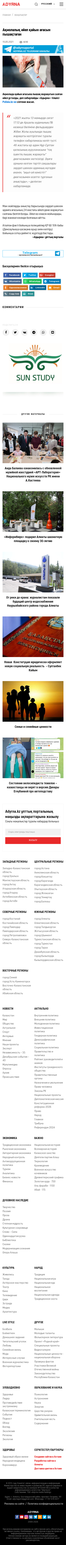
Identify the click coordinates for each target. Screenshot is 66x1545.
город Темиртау (43, 897)
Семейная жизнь (12, 1350)
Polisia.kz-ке (10, 102)
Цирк (5, 1299)
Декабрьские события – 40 (16, 1059)
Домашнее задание (14, 1337)
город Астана (41, 868)
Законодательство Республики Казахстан (47, 1375)
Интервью (8, 1036)
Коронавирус (10, 1465)
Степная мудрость (13, 1224)
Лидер (6, 1398)
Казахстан (8, 1015)
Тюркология (41, 1161)
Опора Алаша (10, 1252)
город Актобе (10, 901)
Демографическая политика (44, 1042)
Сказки (6, 1244)
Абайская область (13, 993)
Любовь (7, 1346)
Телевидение (10, 1295)
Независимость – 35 (14, 1053)
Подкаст (7, 1419)
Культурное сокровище (15, 1228)
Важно (38, 1138)
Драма (6, 1220)
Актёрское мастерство (15, 1283)
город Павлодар (11, 927)
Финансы (8, 1181)
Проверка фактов (44, 1362)
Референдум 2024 (44, 1127)
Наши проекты (11, 1044)
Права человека (43, 1087)
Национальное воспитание (42, 1289)
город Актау (9, 884)
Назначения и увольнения (48, 1083)
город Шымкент (43, 935)
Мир (5, 1020)
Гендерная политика (45, 1036)
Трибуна (38, 1123)
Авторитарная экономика (17, 1153)
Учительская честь (44, 1419)
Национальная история (47, 1145)
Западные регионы (15, 862)
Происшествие (11, 1077)
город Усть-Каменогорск (16, 981)
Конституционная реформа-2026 (44, 1105)
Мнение (7, 1040)
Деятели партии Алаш (46, 1157)
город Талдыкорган (45, 927)
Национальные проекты (47, 1095)
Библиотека (9, 1240)
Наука (37, 1403)
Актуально (41, 1009)
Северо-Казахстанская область (15, 941)
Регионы (7, 1435)
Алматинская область (46, 923)
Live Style (9, 1322)
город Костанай (11, 919)
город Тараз (41, 948)
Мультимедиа (10, 1065)
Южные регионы (45, 912)
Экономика (10, 1138)
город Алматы (42, 919)
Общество (8, 1024)
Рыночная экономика (14, 1149)
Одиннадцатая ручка (14, 1236)
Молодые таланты (44, 1333)
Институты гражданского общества (48, 1069)
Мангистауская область (16, 880)
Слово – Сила (10, 1232)
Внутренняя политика (46, 1015)
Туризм (6, 1169)
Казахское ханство (45, 1153)
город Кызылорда (44, 956)
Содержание (41, 1423)
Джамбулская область (46, 952)
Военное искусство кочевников (45, 1172)
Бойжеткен (9, 1333)
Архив (6, 1073)
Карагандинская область (48, 885)
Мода (5, 1354)
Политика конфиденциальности (45, 1504)
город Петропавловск (15, 935)
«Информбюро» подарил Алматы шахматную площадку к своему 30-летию (33, 539)
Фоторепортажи (12, 1366)
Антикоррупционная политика (14, 1163)
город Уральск (11, 876)
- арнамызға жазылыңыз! (30, 253)
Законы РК (40, 1091)
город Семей (10, 977)
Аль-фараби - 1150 (44, 1186)
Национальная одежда (46, 1295)
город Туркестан (43, 944)
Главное (38, 1119)
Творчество (9, 1207)
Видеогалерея (42, 1350)
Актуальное (9, 1028)
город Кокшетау (43, 877)
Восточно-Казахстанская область (17, 988)
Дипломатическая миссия (48, 1099)
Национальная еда (44, 1283)
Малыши (39, 1329)
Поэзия (6, 1211)
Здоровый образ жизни (15, 1457)
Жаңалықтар (20, 15)
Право (37, 1111)
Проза (6, 1215)
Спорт (6, 1032)
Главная (7, 15)
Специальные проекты (47, 1346)
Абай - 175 (39, 1190)
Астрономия (41, 1398)
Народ (37, 1115)
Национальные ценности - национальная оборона (48, 1356)
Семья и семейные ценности (33, 727)
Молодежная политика (47, 1024)
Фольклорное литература (48, 1337)
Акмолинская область (46, 873)
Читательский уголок (14, 1341)
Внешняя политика (44, 1020)
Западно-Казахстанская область (16, 870)
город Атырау (10, 893)
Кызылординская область (48, 960)
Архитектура (10, 1312)
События (7, 1415)
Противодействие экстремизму (12, 1405)
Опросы (7, 1069)
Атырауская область (14, 889)
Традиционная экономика (17, 1145)
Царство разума (43, 1411)
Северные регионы (14, 912)
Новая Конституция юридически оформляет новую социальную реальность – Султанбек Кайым (33, 666)
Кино (5, 1291)
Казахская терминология (16, 1410)
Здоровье (8, 1394)
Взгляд (6, 1427)
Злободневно (11, 1387)
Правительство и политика (43, 1054)
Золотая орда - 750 (45, 1181)
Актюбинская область (15, 897)
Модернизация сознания (16, 1248)
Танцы (6, 1279)
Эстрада (7, 1303)
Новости (8, 1009)
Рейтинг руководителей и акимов (48, 1061)
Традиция (39, 1274)
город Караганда (43, 881)
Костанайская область (15, 923)
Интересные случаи (14, 1358)
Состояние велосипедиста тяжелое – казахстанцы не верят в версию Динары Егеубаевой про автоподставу (33, 787)
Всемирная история (45, 1149)
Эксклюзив (9, 1431)
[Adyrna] (15, 4)
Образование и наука (48, 1387)
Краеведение (41, 1166)
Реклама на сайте (14, 1504)
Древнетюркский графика (48, 1177)
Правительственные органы (45, 1077)
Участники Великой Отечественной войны (46, 1368)
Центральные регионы (48, 862)
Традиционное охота (45, 1299)
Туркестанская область (47, 939)
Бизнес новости (11, 1177)
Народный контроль (14, 1157)
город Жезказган (43, 893)
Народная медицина (14, 1461)
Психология (40, 1394)
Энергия (38, 1407)
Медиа (6, 1308)
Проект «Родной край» (46, 1341)
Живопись (8, 1274)
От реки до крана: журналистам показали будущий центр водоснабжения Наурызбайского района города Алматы (33, 601)
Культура (8, 1268)
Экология (8, 1439)
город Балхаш (42, 901)
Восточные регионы (15, 970)
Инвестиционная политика (43, 1030)
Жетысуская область (46, 931)
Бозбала (7, 1329)
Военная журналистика (16, 1362)
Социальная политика (46, 1047)
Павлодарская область (15, 931)
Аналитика (9, 1173)
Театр (6, 1287)
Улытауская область (45, 889)
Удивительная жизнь (45, 1415)
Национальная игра (45, 1279)
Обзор (6, 1423)
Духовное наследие (15, 1200)
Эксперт (7, 1048)
